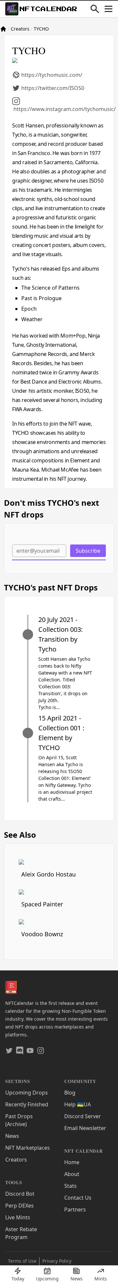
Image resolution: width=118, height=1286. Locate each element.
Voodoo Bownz (42, 934)
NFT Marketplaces (27, 1147)
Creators (20, 29)
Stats (70, 1185)
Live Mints (17, 1217)
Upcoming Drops (26, 1092)
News (12, 1136)
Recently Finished (26, 1104)
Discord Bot (19, 1193)
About (71, 1174)
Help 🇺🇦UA (77, 1104)
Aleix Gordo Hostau (48, 874)
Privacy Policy (56, 1261)
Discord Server (82, 1116)
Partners (75, 1209)
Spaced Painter (42, 904)
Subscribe (88, 550)
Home (71, 1162)
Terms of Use (22, 1261)
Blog (69, 1092)
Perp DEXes (19, 1205)
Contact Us (77, 1197)
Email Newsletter (85, 1128)
